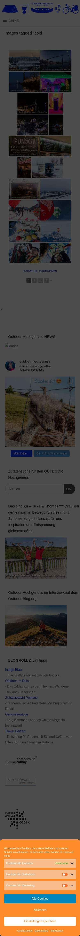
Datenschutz (41, 930)
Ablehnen (40, 910)
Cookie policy (24, 930)
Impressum (56, 930)
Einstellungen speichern (40, 921)
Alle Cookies (40, 898)
